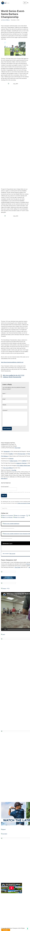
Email (4, 399)
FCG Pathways (4, 456)
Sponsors (11, 458)
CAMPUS (24, 460)
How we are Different (8, 467)
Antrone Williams (6, 20)
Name (4, 393)
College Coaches (14, 460)
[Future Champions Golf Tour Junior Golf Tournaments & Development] (5, 2)
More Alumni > (4, 478)
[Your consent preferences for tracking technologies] (27, 928)
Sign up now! (12, 553)
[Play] (3, 629)
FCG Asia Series (21, 453)
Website (4, 404)
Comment (5, 410)
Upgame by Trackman (21, 463)
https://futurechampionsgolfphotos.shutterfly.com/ (12, 362)
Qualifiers (11, 453)
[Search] (27, 2)
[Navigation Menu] (25, 3)
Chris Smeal (17, 447)
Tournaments (7, 451)
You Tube (14, 470)
